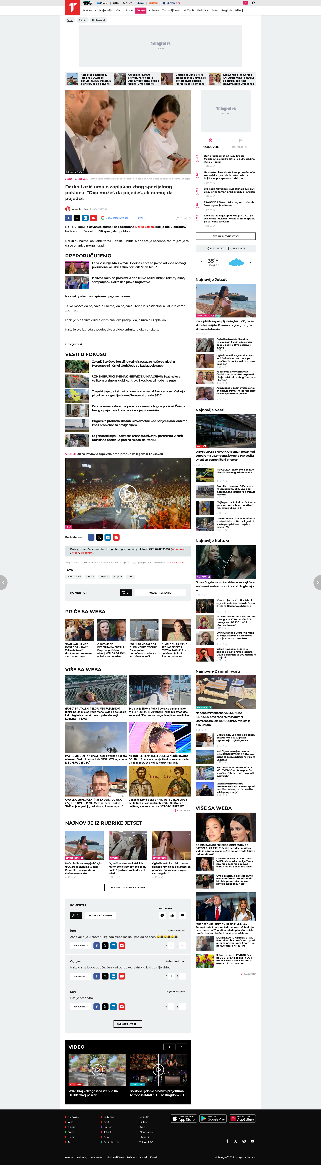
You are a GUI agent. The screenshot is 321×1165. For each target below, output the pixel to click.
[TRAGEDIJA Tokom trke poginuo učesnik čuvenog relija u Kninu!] (205, 475)
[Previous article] (4, 582)
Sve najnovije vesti (226, 236)
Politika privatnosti (137, 1157)
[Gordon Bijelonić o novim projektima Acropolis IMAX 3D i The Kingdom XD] (158, 1070)
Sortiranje (165, 908)
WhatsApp (178, 549)
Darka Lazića (144, 226)
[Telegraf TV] (252, 1141)
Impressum (96, 1157)
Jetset (68, 178)
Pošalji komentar (160, 592)
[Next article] (317, 582)
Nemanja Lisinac (80, 209)
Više (238, 10)
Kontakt (154, 1157)
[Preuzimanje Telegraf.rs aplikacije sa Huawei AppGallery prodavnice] (242, 1118)
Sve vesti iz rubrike (128, 887)
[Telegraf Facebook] (227, 1141)
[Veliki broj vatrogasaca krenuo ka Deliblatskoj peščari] (97, 1070)
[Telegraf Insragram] (244, 1141)
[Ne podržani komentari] (182, 915)
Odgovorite (81, 945)
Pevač (90, 576)
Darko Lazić (74, 576)
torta (130, 576)
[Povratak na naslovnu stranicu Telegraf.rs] (72, 7)
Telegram (87, 552)
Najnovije (211, 279)
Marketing (82, 1157)
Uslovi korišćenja (175, 562)
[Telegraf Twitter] (235, 1141)
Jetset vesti (81, 178)
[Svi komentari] (162, 915)
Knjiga (118, 576)
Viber (75, 552)
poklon (104, 576)
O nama (69, 1157)
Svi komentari (128, 1024)
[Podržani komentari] (172, 915)
